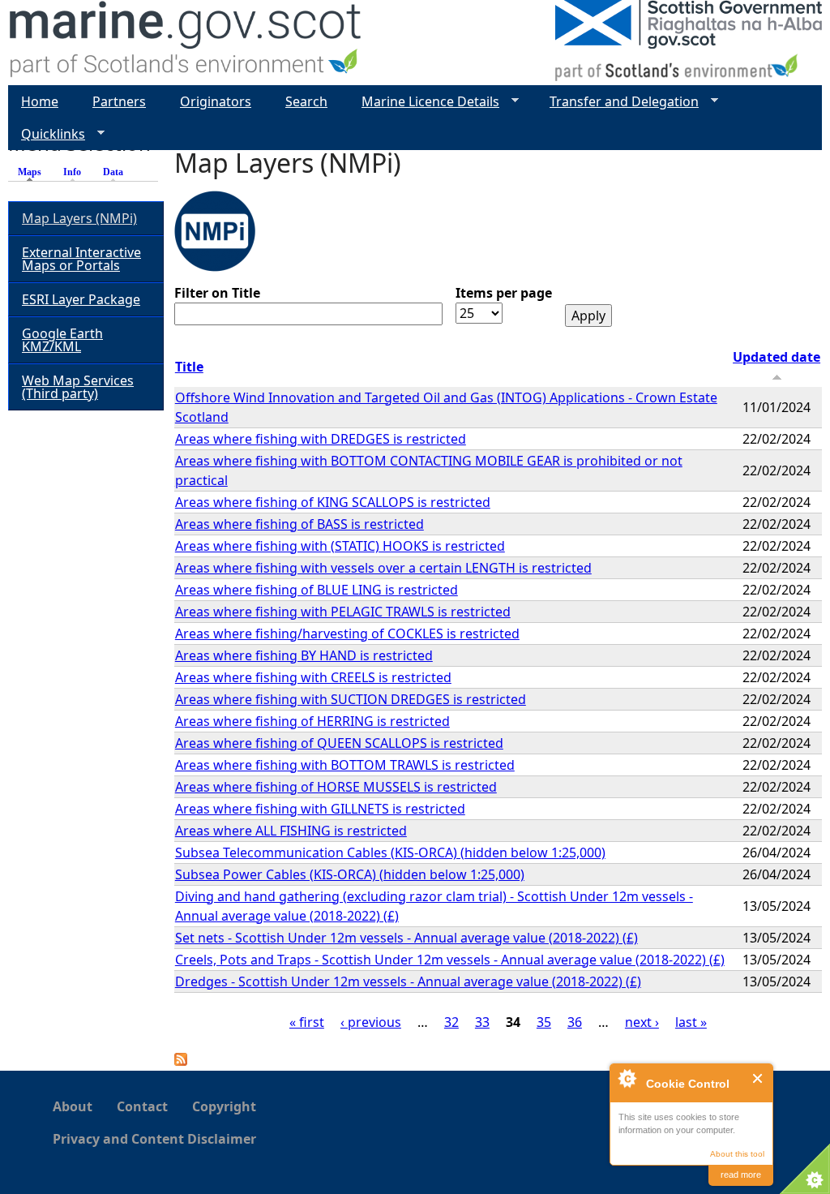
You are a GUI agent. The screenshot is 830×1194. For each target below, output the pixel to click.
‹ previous (370, 1022)
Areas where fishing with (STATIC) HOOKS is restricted (340, 546)
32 (451, 1022)
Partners (119, 101)
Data (113, 172)
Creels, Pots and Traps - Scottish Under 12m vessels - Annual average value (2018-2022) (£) (450, 960)
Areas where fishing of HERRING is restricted (312, 721)
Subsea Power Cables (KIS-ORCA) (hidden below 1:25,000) (349, 874)
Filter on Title (217, 293)
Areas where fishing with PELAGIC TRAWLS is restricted (343, 612)
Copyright (224, 1106)
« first (306, 1022)
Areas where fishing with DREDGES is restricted (320, 439)
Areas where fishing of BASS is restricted (299, 524)
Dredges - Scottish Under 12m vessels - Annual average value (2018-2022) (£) (408, 981)
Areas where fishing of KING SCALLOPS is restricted (332, 502)
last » (691, 1022)
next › (642, 1022)
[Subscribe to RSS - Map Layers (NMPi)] (180, 1061)
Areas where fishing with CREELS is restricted (313, 677)
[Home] (186, 42)
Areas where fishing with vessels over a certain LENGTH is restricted (383, 568)
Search (306, 101)
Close (758, 1078)
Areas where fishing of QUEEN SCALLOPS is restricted (339, 743)
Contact (142, 1106)
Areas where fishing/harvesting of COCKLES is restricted (347, 633)
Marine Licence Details (424, 101)
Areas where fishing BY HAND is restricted (304, 655)
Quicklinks (46, 134)
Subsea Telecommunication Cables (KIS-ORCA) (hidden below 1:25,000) (390, 852)
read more (741, 1174)
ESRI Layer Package (81, 299)
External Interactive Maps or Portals (81, 258)
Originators (215, 101)
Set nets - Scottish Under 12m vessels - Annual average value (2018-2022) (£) (406, 938)
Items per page (504, 293)
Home (39, 101)
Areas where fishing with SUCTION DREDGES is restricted (350, 699)
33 (482, 1022)
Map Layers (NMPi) (79, 218)
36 (574, 1022)
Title (189, 367)
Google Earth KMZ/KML (62, 339)
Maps (33, 172)
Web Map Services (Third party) (78, 387)
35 (544, 1022)
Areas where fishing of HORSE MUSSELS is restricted (336, 787)
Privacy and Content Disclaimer (154, 1139)
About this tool (737, 1153)
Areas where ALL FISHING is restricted (291, 831)
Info (72, 172)
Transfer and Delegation (618, 101)
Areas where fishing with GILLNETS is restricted (320, 809)
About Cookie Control (626, 1078)
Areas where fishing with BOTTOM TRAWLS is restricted (345, 765)
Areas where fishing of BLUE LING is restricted (316, 590)
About (72, 1106)
